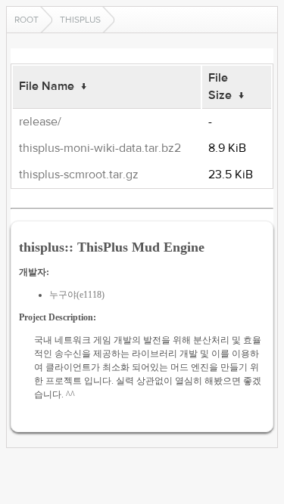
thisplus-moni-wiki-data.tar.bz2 (100, 148)
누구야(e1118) (77, 294)
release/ (40, 121)
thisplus (80, 20)
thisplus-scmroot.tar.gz (79, 174)
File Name (46, 86)
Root (26, 20)
